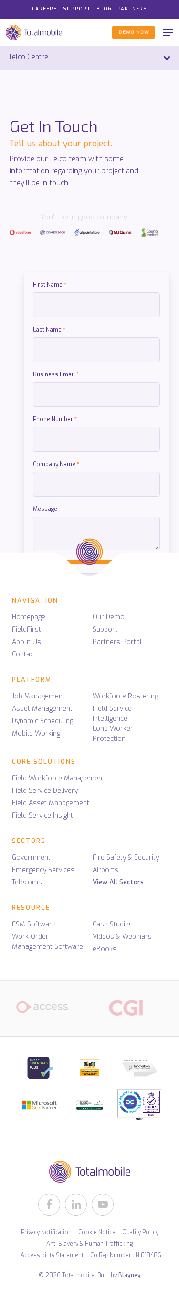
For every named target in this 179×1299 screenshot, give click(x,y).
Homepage (28, 617)
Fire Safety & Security (126, 857)
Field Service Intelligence (112, 713)
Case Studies (113, 924)
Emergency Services (43, 869)
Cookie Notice (97, 1232)
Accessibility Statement (52, 1255)
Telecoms (27, 882)
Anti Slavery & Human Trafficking (89, 1243)
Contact (24, 654)
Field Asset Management (50, 803)
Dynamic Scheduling (42, 721)
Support (105, 629)
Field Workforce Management (58, 778)
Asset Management (42, 708)
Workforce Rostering (125, 696)
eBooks (104, 949)
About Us (26, 641)
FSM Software (34, 924)
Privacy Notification (46, 1232)
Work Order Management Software (47, 941)
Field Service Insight (42, 815)
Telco (58, 159)
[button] (168, 32)
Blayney (129, 1275)
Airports (105, 869)
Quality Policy (140, 1232)
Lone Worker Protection (113, 733)
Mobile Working (36, 733)
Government (31, 857)
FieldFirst (26, 629)
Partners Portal (117, 641)
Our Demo (109, 617)
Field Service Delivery (45, 790)
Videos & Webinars (122, 936)
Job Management (38, 696)
